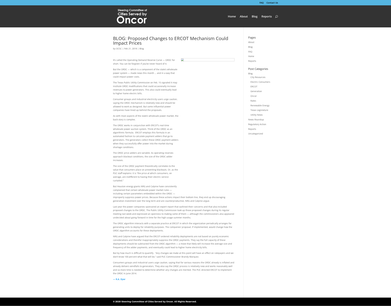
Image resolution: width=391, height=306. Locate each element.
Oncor (253, 96)
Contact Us (272, 3)
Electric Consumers (260, 81)
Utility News (256, 114)
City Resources (257, 77)
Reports (266, 16)
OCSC (119, 48)
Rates (253, 100)
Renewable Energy (259, 105)
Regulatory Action (257, 124)
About (244, 16)
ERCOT (253, 86)
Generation (256, 91)
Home (232, 16)
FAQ (261, 3)
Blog (255, 16)
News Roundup (256, 119)
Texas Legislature (259, 110)
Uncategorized (255, 133)
